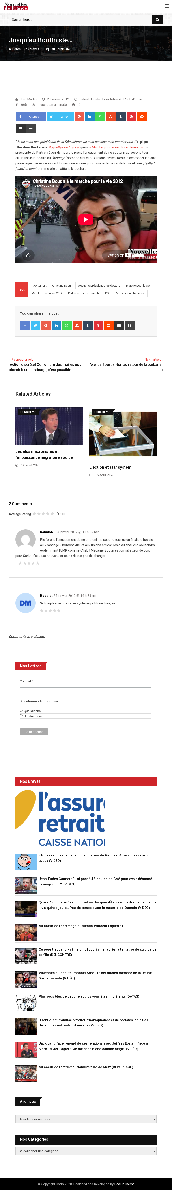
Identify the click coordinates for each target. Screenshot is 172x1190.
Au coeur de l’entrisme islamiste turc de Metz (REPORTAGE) (86, 1067)
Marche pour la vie (138, 285)
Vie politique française (130, 293)
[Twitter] (36, 325)
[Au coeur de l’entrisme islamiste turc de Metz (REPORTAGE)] (26, 1073)
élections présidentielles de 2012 (99, 285)
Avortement (39, 285)
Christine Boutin (62, 285)
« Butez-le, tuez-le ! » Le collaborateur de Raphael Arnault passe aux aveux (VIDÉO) (93, 858)
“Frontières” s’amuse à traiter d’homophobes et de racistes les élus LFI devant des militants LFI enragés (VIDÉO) (95, 1022)
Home (16, 49)
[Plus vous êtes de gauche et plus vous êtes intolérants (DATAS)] (26, 1003)
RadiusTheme (124, 1184)
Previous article (22, 360)
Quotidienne (32, 711)
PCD (108, 293)
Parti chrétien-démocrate (84, 293)
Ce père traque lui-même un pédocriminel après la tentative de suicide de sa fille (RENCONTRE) (98, 952)
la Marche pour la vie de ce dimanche (116, 147)
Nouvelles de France (63, 147)
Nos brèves (31, 49)
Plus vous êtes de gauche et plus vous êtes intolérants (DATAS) (89, 996)
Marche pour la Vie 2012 (47, 293)
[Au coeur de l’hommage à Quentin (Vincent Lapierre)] (26, 932)
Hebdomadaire (34, 716)
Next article (153, 360)
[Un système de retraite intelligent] (60, 818)
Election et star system (110, 467)
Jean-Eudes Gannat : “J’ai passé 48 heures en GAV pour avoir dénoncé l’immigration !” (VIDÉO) (95, 881)
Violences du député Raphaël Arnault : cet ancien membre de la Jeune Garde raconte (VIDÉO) (95, 975)
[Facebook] (25, 325)
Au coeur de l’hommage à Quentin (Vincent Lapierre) (81, 926)
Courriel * (26, 681)
